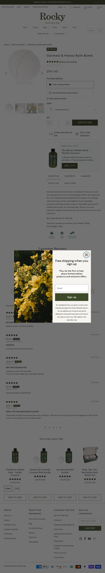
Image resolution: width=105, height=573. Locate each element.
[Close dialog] (86, 255)
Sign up (71, 297)
